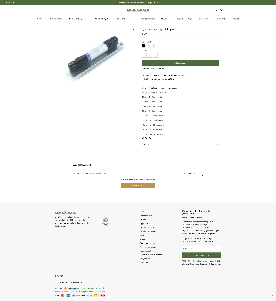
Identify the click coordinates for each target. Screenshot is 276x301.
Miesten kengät (101, 19)
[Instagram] (9, 2)
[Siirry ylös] (272, 295)
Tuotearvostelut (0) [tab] (81, 173)
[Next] (200, 2)
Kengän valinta (146, 215)
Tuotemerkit (177, 19)
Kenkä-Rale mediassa (148, 231)
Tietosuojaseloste (147, 251)
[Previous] (75, 2)
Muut (163, 19)
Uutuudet (41, 19)
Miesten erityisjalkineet (125, 19)
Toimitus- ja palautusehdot (151, 254)
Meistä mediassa (203, 19)
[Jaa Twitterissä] (146, 139)
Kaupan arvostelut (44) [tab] (97, 173)
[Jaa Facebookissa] (143, 139)
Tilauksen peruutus (148, 247)
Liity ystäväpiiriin (202, 255)
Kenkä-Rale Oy (76, 282)
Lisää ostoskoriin (180, 63)
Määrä (144, 50)
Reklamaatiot (145, 239)
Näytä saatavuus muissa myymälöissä (158, 79)
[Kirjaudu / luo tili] (217, 10)
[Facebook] (7, 2)
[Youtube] (12, 2)
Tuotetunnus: (147, 68)
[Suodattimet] (184, 173)
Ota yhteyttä (220, 19)
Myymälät (235, 19)
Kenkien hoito (145, 219)
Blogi (189, 19)
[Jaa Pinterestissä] (150, 139)
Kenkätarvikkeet (148, 19)
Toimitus (145, 144)
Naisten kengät (56, 19)
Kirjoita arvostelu (138, 185)
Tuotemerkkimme (147, 243)
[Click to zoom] (132, 28)
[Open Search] (213, 10)
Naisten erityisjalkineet (79, 19)
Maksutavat (144, 262)
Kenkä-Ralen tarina (147, 227)
